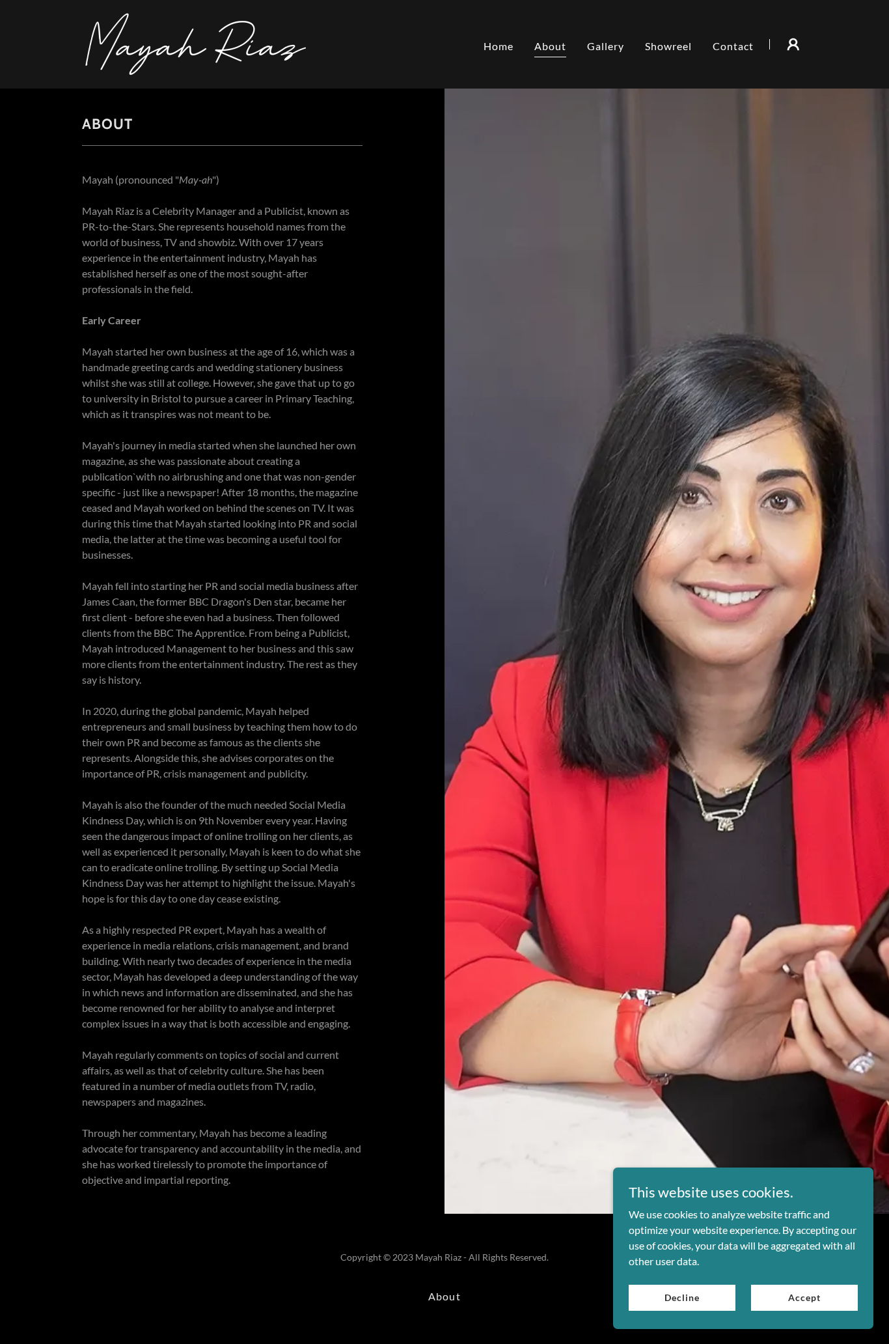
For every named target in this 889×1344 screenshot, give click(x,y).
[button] (793, 44)
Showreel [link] (668, 46)
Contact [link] (733, 46)
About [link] (550, 46)
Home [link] (498, 46)
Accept (804, 1297)
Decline (681, 1297)
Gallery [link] (605, 46)
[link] (195, 42)
